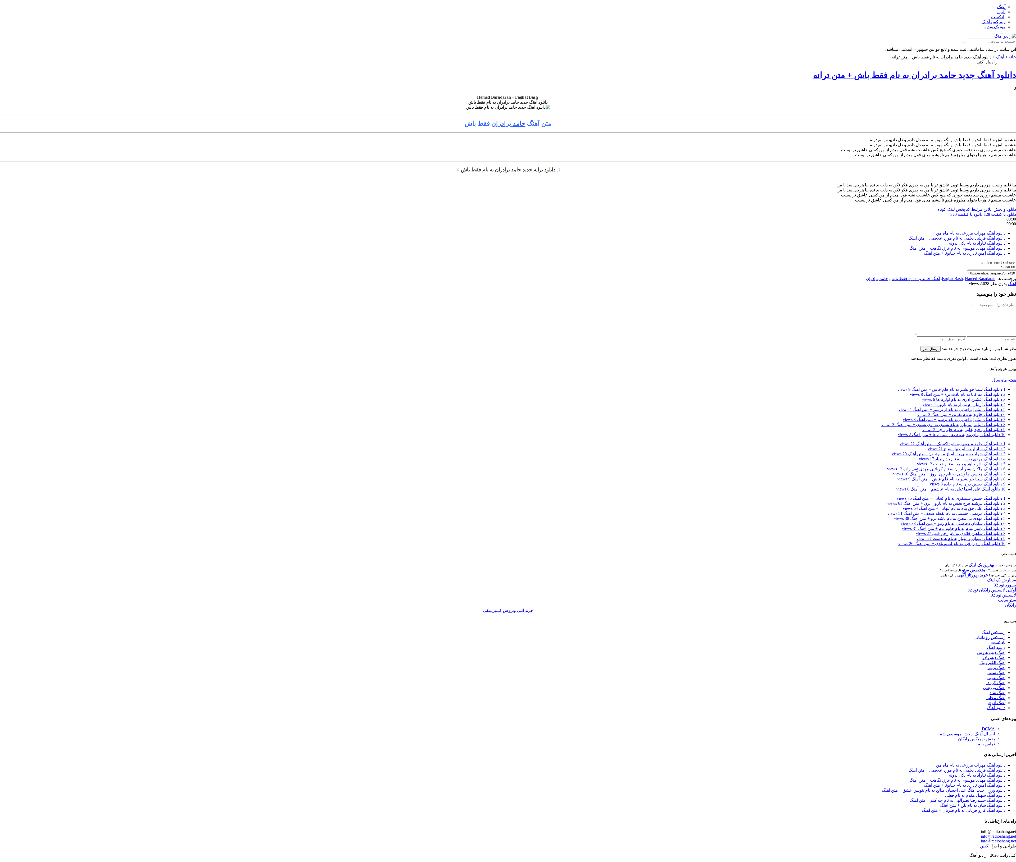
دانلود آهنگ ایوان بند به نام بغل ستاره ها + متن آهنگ (951, 434)
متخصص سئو (973, 570)
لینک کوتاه (946, 209)
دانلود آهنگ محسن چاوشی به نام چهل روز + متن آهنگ (949, 474)
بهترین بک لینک (981, 565)
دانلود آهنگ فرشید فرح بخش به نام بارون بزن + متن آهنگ (946, 503)
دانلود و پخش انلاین (999, 209)
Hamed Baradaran (494, 97)
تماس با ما (986, 744)
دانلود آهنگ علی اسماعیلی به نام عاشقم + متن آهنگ (950, 489)
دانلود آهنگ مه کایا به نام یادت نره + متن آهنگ (957, 394)
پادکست (998, 17)
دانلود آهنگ (996, 647)
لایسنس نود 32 (1003, 595)
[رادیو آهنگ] (1005, 36)
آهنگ (1001, 6)
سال (996, 380)
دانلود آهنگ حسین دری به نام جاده (967, 484)
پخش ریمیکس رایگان (976, 739)
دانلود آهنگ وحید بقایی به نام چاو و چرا (963, 429)
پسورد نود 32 (1005, 585)
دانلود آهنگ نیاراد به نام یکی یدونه (977, 243)
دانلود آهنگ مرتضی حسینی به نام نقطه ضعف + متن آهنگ (946, 513)
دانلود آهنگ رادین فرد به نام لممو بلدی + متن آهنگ (951, 543)
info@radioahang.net (998, 836)
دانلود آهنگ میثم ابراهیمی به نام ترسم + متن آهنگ (954, 419)
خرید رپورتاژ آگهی (972, 575)
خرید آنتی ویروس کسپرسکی (508, 610)
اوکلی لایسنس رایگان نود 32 (992, 590)
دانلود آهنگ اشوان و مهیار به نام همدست (961, 538)
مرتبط (976, 209)
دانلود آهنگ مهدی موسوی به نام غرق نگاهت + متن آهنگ (957, 248)
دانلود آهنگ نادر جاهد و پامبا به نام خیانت (961, 464)
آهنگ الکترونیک (992, 662)
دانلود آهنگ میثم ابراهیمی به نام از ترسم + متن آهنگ (952, 409)
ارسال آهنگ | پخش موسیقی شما (966, 734)
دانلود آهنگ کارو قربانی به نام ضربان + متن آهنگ (963, 810)
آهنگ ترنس (995, 667)
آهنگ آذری (996, 702)
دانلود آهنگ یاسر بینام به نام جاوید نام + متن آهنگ (953, 528)
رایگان (1010, 605)
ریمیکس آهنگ (993, 22)
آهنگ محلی (995, 697)
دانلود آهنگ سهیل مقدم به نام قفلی (975, 795)
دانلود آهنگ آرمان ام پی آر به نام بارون (964, 404)
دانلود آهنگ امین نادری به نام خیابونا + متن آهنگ (964, 253)
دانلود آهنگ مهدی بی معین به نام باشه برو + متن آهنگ (949, 518)
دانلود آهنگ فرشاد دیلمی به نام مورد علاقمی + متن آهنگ (957, 238)
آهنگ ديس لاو (993, 657)
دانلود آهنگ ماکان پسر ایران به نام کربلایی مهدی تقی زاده (946, 469)
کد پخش (963, 209)
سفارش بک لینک (1001, 580)
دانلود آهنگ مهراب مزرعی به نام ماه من (970, 233)
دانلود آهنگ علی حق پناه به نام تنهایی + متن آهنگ (954, 508)
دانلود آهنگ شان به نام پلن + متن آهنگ (972, 805)
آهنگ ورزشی (994, 687)
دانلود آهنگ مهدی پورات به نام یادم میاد (962, 459)
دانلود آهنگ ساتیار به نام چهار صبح (966, 449)
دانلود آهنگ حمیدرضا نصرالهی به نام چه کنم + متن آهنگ (957, 800)
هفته (1012, 380)
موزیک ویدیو (995, 27)
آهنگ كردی (995, 682)
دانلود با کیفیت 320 (966, 214)
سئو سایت (1007, 600)
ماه (1004, 380)
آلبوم (1001, 12)
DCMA (988, 729)
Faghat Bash (952, 278)
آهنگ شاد (997, 692)
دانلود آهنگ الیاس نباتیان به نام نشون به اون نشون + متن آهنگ (943, 424)
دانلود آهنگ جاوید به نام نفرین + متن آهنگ (961, 414)
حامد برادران (508, 102)
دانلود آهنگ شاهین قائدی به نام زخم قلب (960, 533)
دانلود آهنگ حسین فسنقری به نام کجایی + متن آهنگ (951, 498)
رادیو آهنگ (1007, 62)
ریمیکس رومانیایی (989, 637)
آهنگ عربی (996, 677)
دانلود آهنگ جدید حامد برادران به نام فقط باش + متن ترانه (914, 75)
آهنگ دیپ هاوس (991, 652)
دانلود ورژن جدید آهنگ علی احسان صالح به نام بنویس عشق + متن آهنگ (943, 790)
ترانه (538, 169)
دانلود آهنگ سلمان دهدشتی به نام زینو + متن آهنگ (953, 523)
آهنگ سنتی (996, 672)
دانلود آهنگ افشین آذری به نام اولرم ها (963, 399)
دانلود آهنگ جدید (534, 102)
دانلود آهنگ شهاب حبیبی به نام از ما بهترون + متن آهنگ (948, 454)
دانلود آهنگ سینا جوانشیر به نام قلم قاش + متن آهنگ (951, 389)
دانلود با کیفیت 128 (1000, 214)
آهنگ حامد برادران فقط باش (915, 278)
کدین (984, 846)
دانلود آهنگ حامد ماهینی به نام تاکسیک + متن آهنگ (952, 444)
